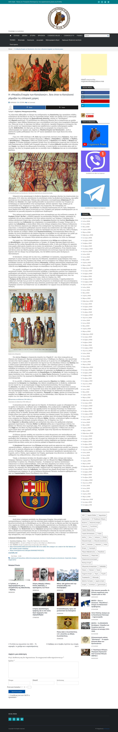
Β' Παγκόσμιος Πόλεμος (99, 519)
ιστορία (84, 584)
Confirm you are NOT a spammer (19, 696)
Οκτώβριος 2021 (87, 378)
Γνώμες (99, 533)
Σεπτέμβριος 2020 (87, 414)
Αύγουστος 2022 (87, 350)
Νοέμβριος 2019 (87, 441)
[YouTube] (105, 2)
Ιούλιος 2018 (86, 485)
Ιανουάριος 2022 (87, 370)
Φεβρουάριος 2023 (87, 334)
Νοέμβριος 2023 (87, 309)
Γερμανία (84, 526)
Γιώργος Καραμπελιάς (88, 530)
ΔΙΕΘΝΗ (24, 35)
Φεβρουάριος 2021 (87, 400)
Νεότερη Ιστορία (86, 563)
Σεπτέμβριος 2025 (87, 249)
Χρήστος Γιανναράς (87, 581)
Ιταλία (105, 544)
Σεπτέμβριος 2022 (87, 348)
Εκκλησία (97, 537)
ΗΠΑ (83, 544)
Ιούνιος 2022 (86, 356)
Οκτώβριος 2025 (87, 246)
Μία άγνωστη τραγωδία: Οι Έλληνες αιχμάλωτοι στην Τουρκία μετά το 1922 (100, 592)
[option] (42, 2)
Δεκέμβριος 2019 (87, 439)
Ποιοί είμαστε (14, 44)
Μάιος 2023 (85, 326)
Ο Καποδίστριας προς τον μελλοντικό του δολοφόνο (66, 610)
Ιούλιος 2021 (86, 386)
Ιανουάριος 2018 (87, 502)
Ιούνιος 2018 (86, 488)
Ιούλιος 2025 (86, 254)
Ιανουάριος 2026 (87, 238)
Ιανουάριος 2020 (87, 436)
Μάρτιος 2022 (86, 364)
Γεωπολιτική (93, 526)
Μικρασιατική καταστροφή (89, 559)
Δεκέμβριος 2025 (87, 240)
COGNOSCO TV (69, 35)
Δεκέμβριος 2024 (87, 273)
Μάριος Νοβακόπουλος (88, 552)
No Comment (31, 102)
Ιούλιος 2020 (86, 419)
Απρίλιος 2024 (86, 295)
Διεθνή (84, 537)
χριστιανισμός (102, 584)
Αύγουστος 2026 (87, 218)
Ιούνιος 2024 (86, 290)
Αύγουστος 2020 (87, 417)
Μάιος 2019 (85, 458)
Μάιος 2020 (85, 425)
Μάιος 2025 (85, 260)
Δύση (90, 537)
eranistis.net (12, 553)
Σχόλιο (11, 661)
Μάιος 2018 (85, 491)
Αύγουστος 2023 (87, 317)
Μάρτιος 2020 (86, 430)
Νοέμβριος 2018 (87, 474)
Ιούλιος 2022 (86, 353)
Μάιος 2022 (85, 359)
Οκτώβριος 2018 (87, 477)
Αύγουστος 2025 (87, 251)
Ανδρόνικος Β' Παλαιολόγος (18, 558)
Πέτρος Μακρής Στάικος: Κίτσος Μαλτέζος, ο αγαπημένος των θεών (41, 586)
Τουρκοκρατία (86, 577)
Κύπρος (84, 548)
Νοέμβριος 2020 (87, 408)
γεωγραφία (40, 40)
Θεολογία (90, 544)
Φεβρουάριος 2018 (87, 499)
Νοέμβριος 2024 (87, 276)
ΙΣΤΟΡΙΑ (32, 35)
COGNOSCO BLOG (54, 35)
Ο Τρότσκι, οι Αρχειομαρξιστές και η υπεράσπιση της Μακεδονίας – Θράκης (19, 587)
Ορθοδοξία (103, 566)
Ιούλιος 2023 (86, 320)
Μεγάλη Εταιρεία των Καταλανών (55, 558)
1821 (83, 515)
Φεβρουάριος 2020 (87, 433)
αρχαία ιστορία (100, 581)
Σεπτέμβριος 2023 (87, 315)
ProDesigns (107, 728)
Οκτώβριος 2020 (87, 411)
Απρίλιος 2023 (86, 328)
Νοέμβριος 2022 (87, 342)
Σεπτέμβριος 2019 (87, 447)
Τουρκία (103, 574)
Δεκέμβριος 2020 (87, 406)
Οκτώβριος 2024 (87, 279)
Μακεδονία (101, 552)
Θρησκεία (98, 544)
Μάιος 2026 (85, 227)
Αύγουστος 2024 (87, 284)
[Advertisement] (94, 64)
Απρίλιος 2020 (86, 428)
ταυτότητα (92, 584)
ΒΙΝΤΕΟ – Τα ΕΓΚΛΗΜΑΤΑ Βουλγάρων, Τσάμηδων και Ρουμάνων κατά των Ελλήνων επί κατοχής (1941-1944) (100, 627)
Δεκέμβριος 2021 (87, 372)
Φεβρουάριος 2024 (87, 301)
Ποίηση (84, 570)
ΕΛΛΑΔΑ (16, 35)
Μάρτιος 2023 (86, 331)
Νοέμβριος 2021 (87, 375)
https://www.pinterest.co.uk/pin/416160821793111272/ (27, 550)
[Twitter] (108, 2)
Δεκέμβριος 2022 (87, 339)
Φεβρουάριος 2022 (87, 367)
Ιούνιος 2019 (86, 455)
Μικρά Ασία (68, 558)
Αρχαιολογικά (85, 519)
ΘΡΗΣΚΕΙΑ (41, 35)
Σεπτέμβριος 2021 (87, 381)
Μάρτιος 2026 (86, 232)
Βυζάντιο (84, 522)
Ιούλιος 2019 (86, 452)
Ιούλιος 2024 (86, 287)
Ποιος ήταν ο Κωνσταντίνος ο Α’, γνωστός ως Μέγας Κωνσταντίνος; (67, 634)
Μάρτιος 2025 (86, 265)
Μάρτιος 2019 (86, 463)
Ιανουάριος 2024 (87, 304)
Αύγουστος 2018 (87, 483)
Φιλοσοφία (21, 40)
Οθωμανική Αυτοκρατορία (89, 566)
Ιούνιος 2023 (86, 323)
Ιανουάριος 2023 (87, 337)
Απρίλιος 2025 (86, 262)
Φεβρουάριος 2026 (87, 235)
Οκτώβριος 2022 (87, 345)
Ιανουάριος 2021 (87, 403)
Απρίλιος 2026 (86, 229)
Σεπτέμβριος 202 (87, 505)
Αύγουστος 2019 (87, 450)
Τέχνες (96, 574)
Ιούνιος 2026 (86, 224)
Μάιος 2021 (85, 392)
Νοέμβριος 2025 (87, 243)
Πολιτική (91, 570)
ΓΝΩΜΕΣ (80, 35)
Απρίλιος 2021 (86, 395)
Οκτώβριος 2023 (87, 312)
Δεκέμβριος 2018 (87, 472)
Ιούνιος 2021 (86, 389)
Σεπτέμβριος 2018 (87, 480)
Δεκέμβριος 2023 (87, 306)
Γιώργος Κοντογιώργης (88, 533)
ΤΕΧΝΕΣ (12, 40)
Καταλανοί (43, 558)
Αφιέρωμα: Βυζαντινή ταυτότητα (71, 40)
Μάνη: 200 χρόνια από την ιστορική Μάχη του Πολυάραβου (66, 586)
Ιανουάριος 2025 (87, 271)
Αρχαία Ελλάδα (92, 515)
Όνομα (10, 680)
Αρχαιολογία (102, 515)
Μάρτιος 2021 (86, 397)
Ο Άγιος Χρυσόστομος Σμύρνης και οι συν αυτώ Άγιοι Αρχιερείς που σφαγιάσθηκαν (39, 2)
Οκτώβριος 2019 (87, 444)
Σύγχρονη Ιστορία (87, 574)
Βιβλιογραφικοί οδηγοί (52, 40)
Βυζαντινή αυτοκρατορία (32, 558)
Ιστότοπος (60, 680)
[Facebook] (99, 2)
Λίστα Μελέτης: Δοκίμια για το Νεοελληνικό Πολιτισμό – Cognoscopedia (100, 615)
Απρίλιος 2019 (86, 461)
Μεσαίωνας (85, 555)
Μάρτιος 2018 (86, 496)
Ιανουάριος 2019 (87, 469)
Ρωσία (98, 570)
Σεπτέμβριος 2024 (87, 282)
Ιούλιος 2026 (86, 221)
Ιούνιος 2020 (86, 422)
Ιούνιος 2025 (86, 257)
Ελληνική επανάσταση (100, 541)
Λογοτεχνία (30, 40)
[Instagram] (102, 2)
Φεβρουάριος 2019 (87, 466)
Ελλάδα (105, 537)
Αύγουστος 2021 (87, 384)
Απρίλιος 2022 (86, 361)
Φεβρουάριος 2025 (87, 268)
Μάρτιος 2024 (86, 298)
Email (35, 680)
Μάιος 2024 (85, 293)
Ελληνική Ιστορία (86, 541)
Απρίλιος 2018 (86, 494)
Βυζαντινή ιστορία (95, 522)
